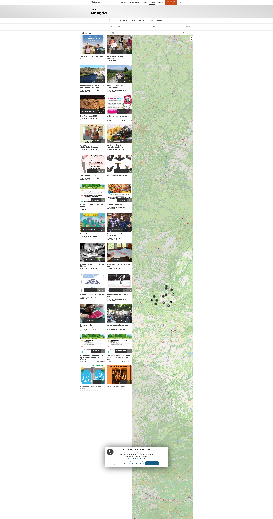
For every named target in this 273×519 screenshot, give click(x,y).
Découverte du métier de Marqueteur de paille (89, 326)
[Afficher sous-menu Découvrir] (128, 2)
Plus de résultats (105, 393)
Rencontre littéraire (87, 234)
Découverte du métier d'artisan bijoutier (92, 265)
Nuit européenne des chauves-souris (92, 206)
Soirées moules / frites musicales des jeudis (115, 146)
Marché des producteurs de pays (117, 326)
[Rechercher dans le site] (180, 2)
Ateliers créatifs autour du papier (117, 117)
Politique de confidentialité (136, 458)
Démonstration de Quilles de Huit (118, 295)
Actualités (160, 2)
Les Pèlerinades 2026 (88, 116)
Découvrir (124, 2)
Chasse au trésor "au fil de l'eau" (92, 295)
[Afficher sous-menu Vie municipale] (139, 2)
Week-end (142, 20)
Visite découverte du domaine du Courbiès (118, 235)
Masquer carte (188, 32)
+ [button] (191, 37)
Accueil (93, 9)
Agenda (152, 2)
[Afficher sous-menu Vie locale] (148, 2)
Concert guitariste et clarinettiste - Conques (89, 146)
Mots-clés (85, 27)
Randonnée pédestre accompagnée (115, 86)
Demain (133, 20)
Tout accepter (152, 463)
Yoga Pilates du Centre (89, 176)
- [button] (191, 39)
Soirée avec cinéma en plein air (92, 56)
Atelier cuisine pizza (114, 205)
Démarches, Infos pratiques (171, 2)
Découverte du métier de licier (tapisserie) (118, 265)
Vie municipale (134, 2)
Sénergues (95, 2)
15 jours (159, 20)
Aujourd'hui (123, 20)
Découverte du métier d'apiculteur (115, 57)
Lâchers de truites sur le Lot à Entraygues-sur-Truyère (92, 86)
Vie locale (144, 2)
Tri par (98, 32)
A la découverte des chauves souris (118, 176)
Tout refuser (121, 463)
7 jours (151, 20)
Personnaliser (136, 463)
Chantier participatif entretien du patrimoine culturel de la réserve (91, 357)
